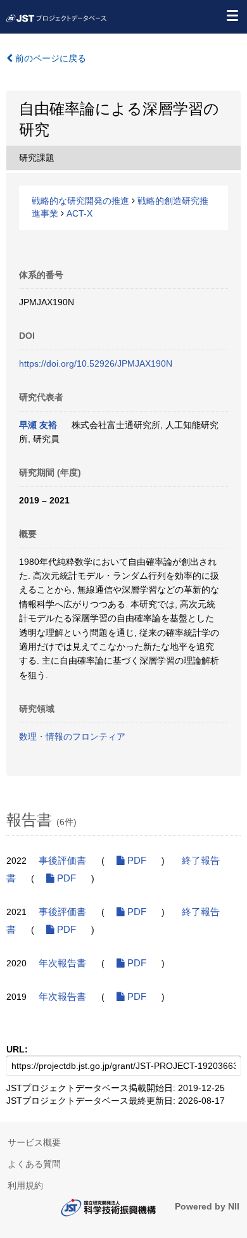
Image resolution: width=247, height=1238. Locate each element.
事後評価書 (62, 861)
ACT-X (79, 213)
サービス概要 (34, 1142)
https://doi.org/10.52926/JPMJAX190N (95, 363)
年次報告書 (62, 963)
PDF (135, 861)
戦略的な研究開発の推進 (80, 201)
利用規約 (25, 1185)
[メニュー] (232, 15)
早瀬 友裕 (38, 425)
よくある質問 (34, 1164)
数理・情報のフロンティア (72, 736)
